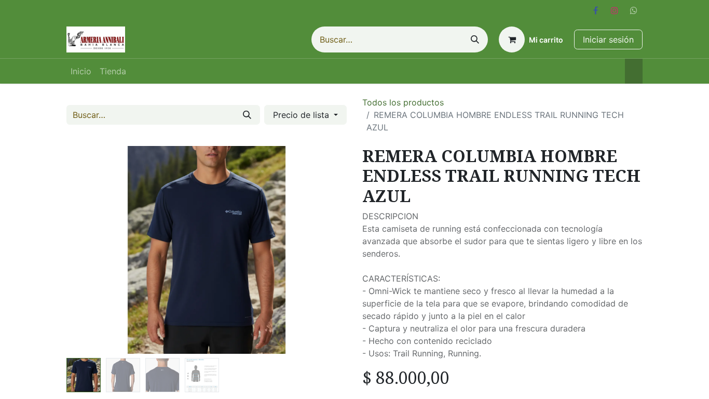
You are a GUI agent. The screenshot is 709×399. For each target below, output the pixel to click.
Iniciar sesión (608, 39)
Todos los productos (403, 102)
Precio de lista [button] (302, 115)
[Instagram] (614, 10)
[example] (633, 10)
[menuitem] (81, 71)
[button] (87, 250)
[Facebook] (595, 10)
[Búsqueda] (475, 39)
